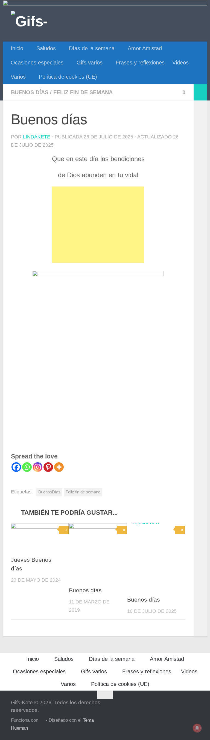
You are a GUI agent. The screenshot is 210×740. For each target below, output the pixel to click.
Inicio (17, 48)
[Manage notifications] (197, 728)
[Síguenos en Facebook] (195, 705)
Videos (180, 63)
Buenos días (29, 92)
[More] (59, 467)
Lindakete (36, 137)
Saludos (46, 48)
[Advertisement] (98, 225)
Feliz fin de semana (83, 92)
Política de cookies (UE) (68, 77)
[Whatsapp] (27, 467)
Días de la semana (92, 48)
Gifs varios (90, 63)
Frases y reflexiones (140, 63)
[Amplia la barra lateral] (200, 92)
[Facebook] (16, 467)
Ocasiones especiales (37, 63)
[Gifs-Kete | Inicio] (39, 20)
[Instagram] (37, 467)
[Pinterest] (48, 467)
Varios (18, 77)
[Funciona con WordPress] (42, 720)
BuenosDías (49, 492)
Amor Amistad (145, 48)
